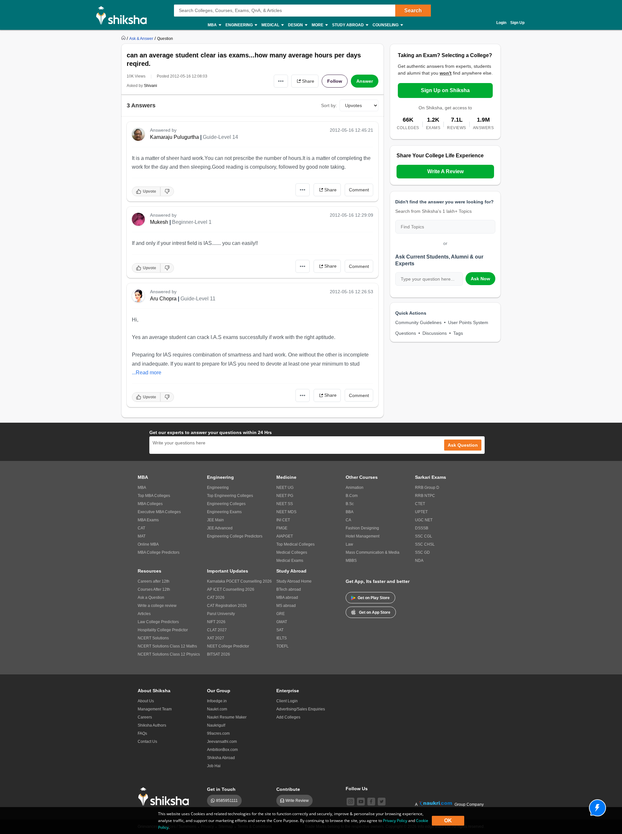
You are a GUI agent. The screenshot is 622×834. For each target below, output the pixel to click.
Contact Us (147, 741)
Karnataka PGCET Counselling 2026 (239, 581)
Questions (405, 333)
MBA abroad (287, 597)
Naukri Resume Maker (227, 717)
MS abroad (286, 605)
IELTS (281, 638)
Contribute (288, 789)
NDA (419, 560)
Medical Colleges (291, 552)
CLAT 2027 (217, 630)
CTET (420, 504)
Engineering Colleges (226, 504)
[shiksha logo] (165, 796)
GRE (280, 613)
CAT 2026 (216, 597)
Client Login (287, 701)
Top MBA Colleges (154, 495)
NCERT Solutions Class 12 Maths (167, 646)
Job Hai (214, 766)
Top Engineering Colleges (230, 495)
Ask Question (463, 445)
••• (281, 81)
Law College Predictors (158, 622)
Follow (334, 81)
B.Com (352, 495)
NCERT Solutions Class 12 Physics (169, 654)
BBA (349, 512)
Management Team (155, 709)
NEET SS (284, 504)
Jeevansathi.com (222, 741)
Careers (145, 717)
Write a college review (157, 605)
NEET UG (285, 487)
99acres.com (218, 733)
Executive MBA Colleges (159, 512)
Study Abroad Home (294, 581)
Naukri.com (217, 709)
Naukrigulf (216, 725)
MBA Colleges (150, 504)
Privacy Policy (395, 820)
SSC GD (422, 552)
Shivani (150, 85)
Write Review (297, 801)
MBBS (351, 560)
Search (413, 10)
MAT (141, 536)
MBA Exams (148, 520)
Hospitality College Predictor (163, 630)
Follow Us (357, 788)
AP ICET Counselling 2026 (230, 589)
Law (349, 544)
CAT (141, 528)
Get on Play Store (374, 598)
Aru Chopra (163, 298)
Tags (458, 333)
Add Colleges (288, 717)
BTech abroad (288, 589)
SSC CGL (423, 536)
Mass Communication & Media (372, 552)
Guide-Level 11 (197, 298)
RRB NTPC (425, 495)
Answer (364, 81)
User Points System (468, 322)
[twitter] (381, 801)
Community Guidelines (418, 322)
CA (348, 520)
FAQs (142, 733)
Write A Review (445, 171)
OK (448, 820)
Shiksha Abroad (221, 757)
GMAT (281, 622)
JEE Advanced (220, 528)
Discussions (434, 333)
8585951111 (227, 801)
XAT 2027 (215, 638)
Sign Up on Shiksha (445, 90)
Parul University (221, 613)
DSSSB (421, 528)
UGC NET (423, 520)
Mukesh (159, 222)
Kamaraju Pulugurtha (174, 137)
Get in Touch (221, 789)
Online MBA (148, 544)
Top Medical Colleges (295, 544)
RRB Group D (427, 487)
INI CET (283, 520)
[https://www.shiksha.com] (124, 38)
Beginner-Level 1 (192, 222)
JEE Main (215, 520)
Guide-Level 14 (220, 137)
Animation (354, 487)
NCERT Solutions (153, 638)
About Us (146, 701)
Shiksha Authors (152, 725)
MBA (142, 487)
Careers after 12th (153, 581)
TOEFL (282, 646)
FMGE (281, 528)
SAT (279, 630)
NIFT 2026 (216, 622)
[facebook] (371, 801)
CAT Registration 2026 (227, 605)
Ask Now (480, 278)
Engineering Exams (224, 512)
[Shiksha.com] (124, 15)
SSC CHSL (425, 544)
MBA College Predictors (158, 552)
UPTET (421, 512)
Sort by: (329, 105)
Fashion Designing (362, 528)
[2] (596, 806)
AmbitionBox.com (222, 749)
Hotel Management (362, 536)
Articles (144, 613)
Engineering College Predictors (234, 536)
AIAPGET (284, 536)
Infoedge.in (217, 701)
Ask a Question (151, 597)
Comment (359, 189)
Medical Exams (289, 560)
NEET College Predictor (228, 646)
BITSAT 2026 (218, 654)
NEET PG (284, 495)
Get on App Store (374, 612)
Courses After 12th (154, 589)
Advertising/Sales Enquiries (300, 709)
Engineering (218, 487)
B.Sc (350, 504)
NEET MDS (286, 512)
